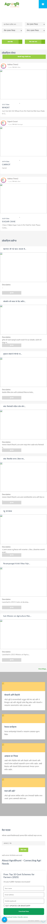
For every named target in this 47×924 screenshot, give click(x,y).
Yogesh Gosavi (12, 121)
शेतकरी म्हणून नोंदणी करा (24, 56)
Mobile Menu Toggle (43, 4)
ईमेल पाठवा (23, 849)
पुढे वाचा (12, 292)
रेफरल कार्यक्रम (10, 727)
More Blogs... (42, 669)
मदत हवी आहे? (9, 791)
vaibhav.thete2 (12, 64)
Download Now (24, 911)
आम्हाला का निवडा (11, 756)
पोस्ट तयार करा (33, 41)
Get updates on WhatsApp (17, 906)
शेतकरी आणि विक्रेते (12, 695)
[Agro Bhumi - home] (12, 4)
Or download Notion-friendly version (16, 917)
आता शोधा (10, 41)
